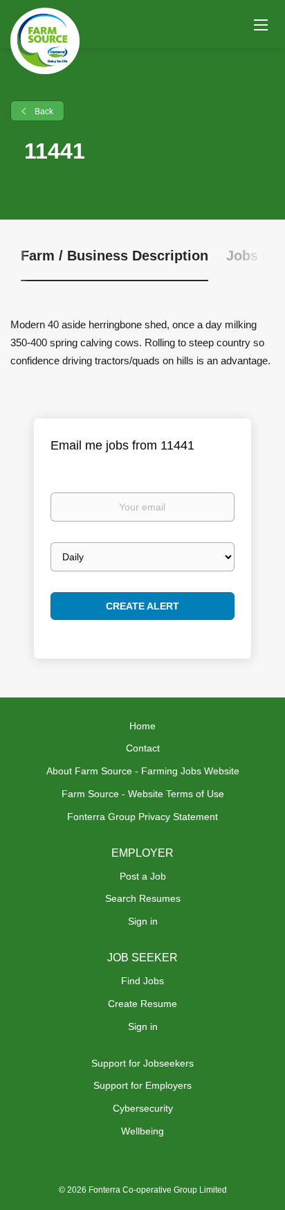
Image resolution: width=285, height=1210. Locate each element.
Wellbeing (142, 1131)
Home (142, 725)
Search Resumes (143, 898)
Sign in (143, 921)
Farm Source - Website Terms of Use (143, 793)
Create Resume (142, 1003)
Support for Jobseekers (142, 1063)
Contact (143, 748)
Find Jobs (142, 980)
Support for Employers (142, 1085)
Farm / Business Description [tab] (114, 255)
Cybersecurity (143, 1108)
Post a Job (143, 876)
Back (43, 111)
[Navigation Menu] (261, 24)
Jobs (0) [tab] (252, 255)
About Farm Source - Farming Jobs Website (142, 770)
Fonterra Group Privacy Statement (142, 816)
